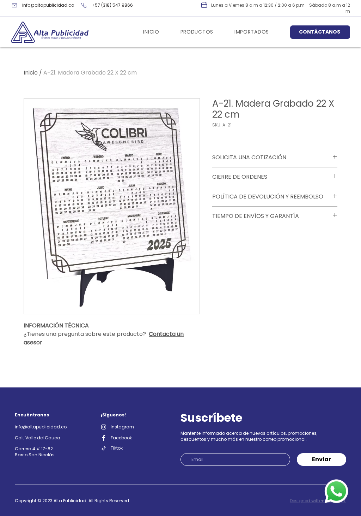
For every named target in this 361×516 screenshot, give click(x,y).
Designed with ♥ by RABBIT (318, 501)
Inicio (31, 73)
